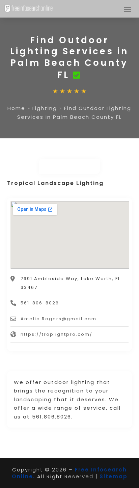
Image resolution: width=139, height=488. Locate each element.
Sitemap (114, 476)
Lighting (44, 108)
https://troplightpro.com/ (56, 334)
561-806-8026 (40, 303)
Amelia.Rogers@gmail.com (58, 319)
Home (16, 108)
